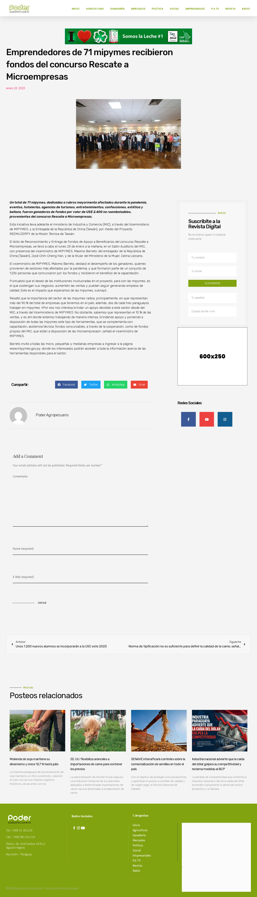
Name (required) (23, 548)
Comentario (20, 476)
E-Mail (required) (23, 577)
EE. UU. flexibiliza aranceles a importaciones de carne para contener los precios (96, 764)
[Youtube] (83, 828)
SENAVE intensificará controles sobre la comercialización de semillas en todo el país (158, 764)
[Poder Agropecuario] (21, 9)
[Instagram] (78, 828)
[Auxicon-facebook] (74, 828)
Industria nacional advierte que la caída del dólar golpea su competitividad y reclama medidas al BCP (218, 764)
